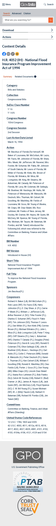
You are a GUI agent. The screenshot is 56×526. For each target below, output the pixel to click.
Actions (6, 36)
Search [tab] (6, 13)
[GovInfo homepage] (28, 4)
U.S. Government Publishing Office (28, 467)
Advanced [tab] (16, 13)
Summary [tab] (7, 76)
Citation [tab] (27, 13)
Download (8, 30)
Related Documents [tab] (24, 76)
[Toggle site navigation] (6, 4)
